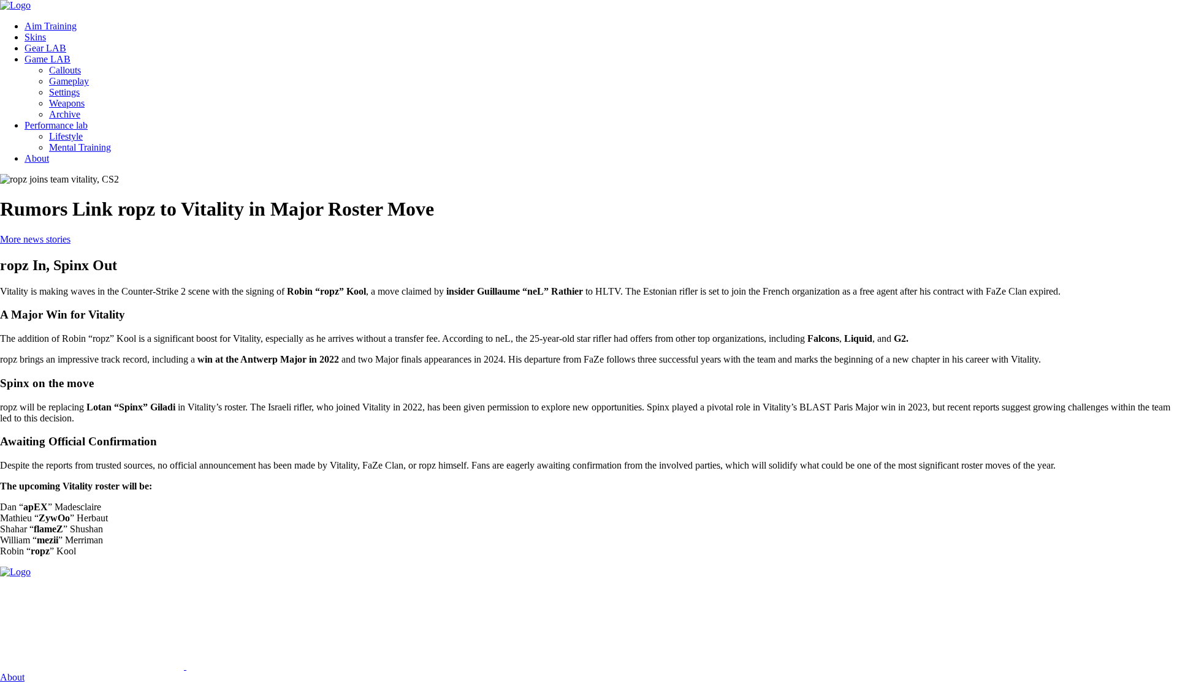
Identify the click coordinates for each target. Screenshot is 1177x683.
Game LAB (47, 59)
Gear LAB (45, 48)
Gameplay (69, 81)
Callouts (65, 70)
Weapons (67, 103)
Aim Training (51, 26)
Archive (64, 114)
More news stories (35, 239)
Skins (35, 37)
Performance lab (56, 125)
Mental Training (80, 147)
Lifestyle (66, 136)
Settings (64, 92)
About (37, 158)
